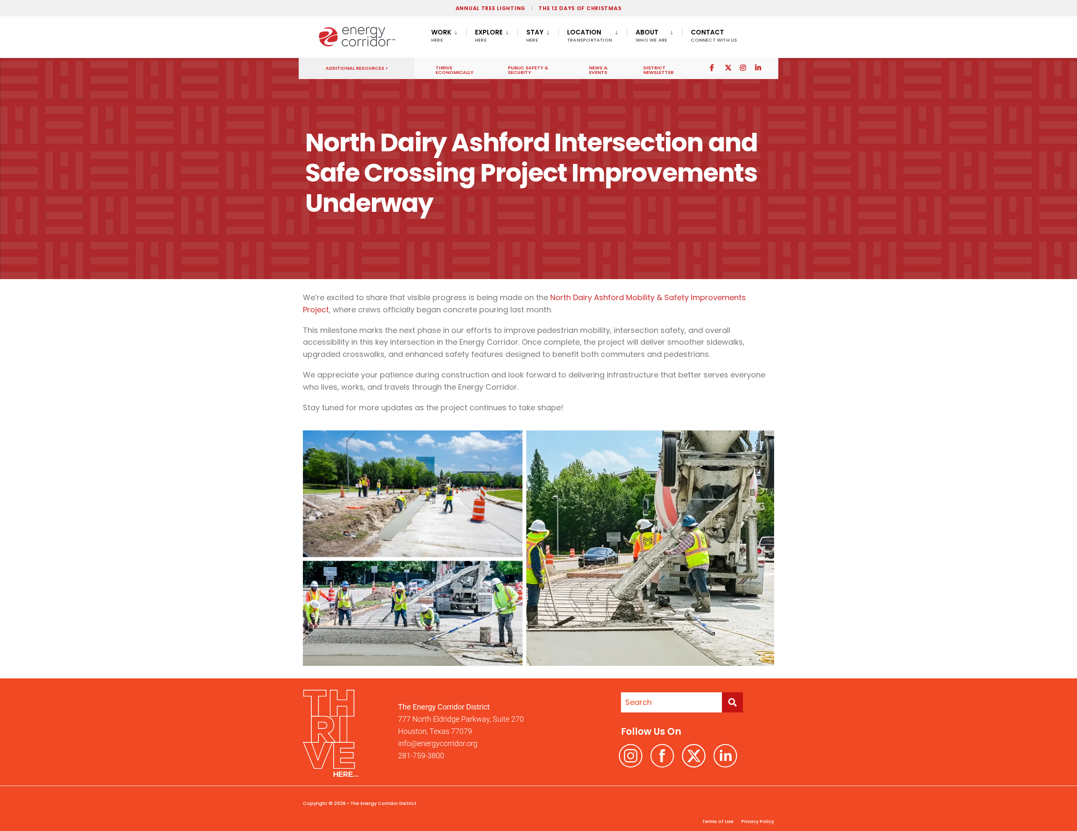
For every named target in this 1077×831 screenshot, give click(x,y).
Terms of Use (718, 821)
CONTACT (714, 35)
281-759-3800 (421, 755)
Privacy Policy (757, 821)
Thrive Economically (454, 70)
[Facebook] (712, 67)
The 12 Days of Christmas (579, 8)
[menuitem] (448, 34)
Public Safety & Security (528, 70)
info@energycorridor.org (437, 743)
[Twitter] (727, 67)
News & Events (598, 70)
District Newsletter (658, 70)
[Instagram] (743, 67)
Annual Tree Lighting (490, 8)
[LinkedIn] (758, 67)
